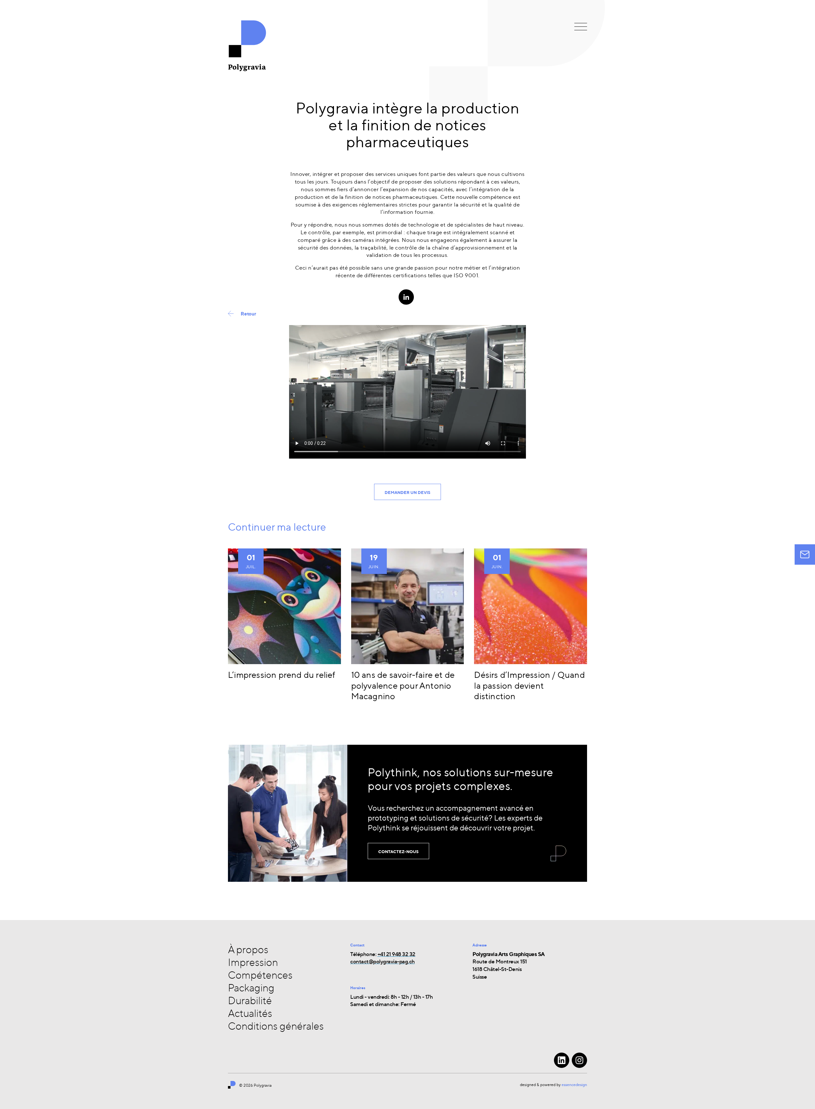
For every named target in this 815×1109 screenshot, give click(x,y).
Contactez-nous (398, 851)
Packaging (251, 987)
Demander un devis (407, 492)
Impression (253, 962)
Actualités (250, 1013)
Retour (248, 314)
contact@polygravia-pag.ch (382, 961)
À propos (248, 949)
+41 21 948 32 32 (396, 954)
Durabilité (250, 1000)
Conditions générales (276, 1025)
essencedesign (574, 1084)
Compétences (260, 974)
